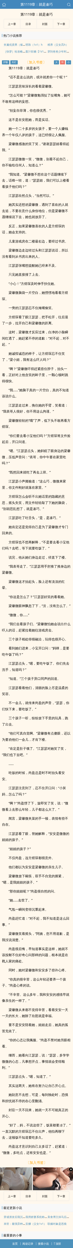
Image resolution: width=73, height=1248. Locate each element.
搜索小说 (43, 1243)
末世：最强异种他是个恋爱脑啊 (23, 1224)
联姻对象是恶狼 (57, 1224)
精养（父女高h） (57, 44)
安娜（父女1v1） (36, 1224)
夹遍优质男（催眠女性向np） (22, 44)
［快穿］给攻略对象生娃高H (21, 51)
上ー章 (12, 24)
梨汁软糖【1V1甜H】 (38, 51)
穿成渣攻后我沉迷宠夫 (17, 1217)
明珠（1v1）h (34, 44)
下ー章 (61, 24)
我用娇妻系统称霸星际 (39, 1217)
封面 (44, 24)
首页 (15, 1243)
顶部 (58, 1243)
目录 (28, 24)
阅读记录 (27, 1243)
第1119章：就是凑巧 (36, 4)
